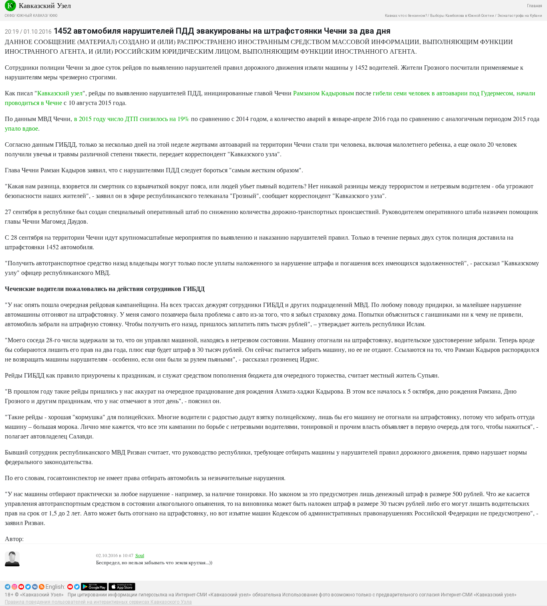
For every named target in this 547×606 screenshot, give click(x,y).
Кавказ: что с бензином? (406, 16)
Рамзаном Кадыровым (323, 93)
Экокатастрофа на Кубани (519, 16)
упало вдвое (21, 128)
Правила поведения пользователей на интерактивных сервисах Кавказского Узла (98, 602)
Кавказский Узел (45, 5)
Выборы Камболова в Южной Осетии (462, 16)
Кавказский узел (59, 93)
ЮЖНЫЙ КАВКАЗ (31, 16)
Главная (534, 6)
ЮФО (53, 16)
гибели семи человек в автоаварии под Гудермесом (443, 93)
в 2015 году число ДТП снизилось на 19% (131, 118)
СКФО (9, 16)
